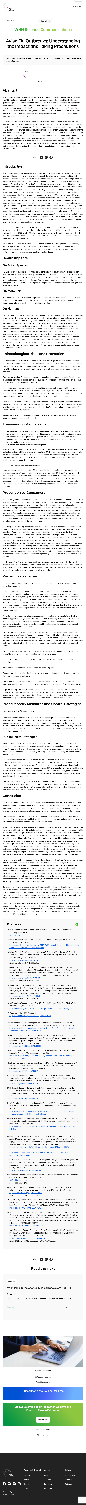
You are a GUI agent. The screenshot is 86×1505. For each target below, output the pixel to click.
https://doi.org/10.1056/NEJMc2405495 (24, 978)
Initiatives (48, 1484)
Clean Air (68, 1480)
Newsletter (28, 1484)
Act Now (47, 1480)
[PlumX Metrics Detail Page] (24, 77)
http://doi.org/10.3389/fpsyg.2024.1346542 (25, 1193)
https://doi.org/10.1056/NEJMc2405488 (24, 960)
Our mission (28, 1475)
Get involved (76, 7)
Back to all (10, 20)
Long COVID (70, 1475)
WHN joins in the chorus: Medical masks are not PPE (39, 1288)
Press (26, 1489)
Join (46, 1475)
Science (68, 1484)
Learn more (11, 1307)
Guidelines (48, 1489)
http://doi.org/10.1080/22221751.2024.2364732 (27, 1238)
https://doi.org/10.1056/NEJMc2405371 (24, 996)
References (14, 924)
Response (45, 21)
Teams (26, 1480)
